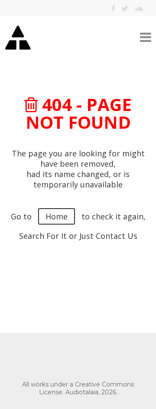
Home (57, 216)
